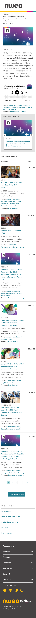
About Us (7, 580)
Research (7, 563)
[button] (4, 135)
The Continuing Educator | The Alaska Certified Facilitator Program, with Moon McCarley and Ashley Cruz (11, 274)
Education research (13, 427)
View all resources (16, 494)
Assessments (8, 546)
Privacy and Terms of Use (12, 606)
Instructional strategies (22, 105)
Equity (10, 105)
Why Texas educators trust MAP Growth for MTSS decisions (11, 184)
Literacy (12, 204)
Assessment (10, 199)
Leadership (7, 107)
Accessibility (11, 245)
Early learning (6, 533)
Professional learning (19, 107)
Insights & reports (7, 383)
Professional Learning (18, 111)
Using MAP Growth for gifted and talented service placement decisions (12, 322)
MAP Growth (12, 208)
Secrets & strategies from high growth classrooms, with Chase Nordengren (18, 144)
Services (6, 557)
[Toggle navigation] (28, 6)
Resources (7, 568)
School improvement (8, 206)
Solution (6, 552)
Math (17, 204)
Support (6, 574)
